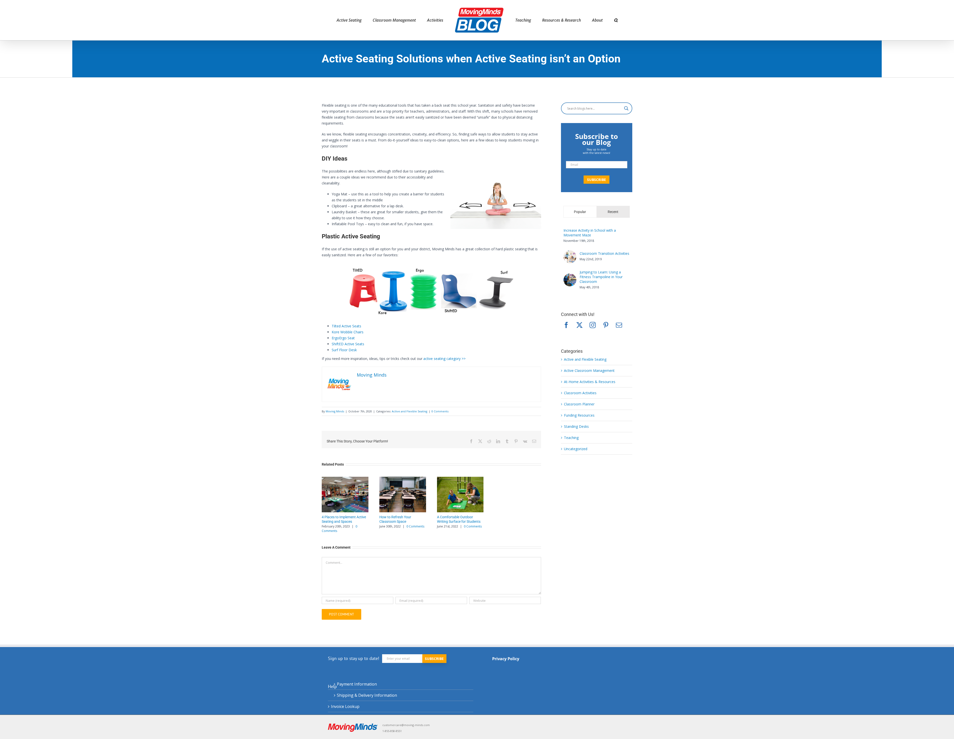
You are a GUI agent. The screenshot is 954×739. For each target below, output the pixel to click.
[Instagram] (592, 325)
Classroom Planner (579, 404)
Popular (580, 212)
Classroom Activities (580, 393)
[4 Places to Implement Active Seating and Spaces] (345, 495)
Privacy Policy (505, 658)
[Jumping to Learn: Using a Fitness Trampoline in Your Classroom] (569, 276)
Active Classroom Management (589, 370)
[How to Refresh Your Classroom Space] (402, 495)
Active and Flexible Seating (409, 411)
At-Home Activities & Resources (589, 381)
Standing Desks (576, 426)
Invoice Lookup (345, 706)
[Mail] (619, 325)
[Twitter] (579, 325)
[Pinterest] (605, 325)
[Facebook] (566, 325)
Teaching (571, 437)
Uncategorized (575, 448)
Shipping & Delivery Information (367, 695)
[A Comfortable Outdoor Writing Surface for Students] (460, 495)
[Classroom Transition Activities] (569, 253)
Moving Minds (335, 411)
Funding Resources (579, 415)
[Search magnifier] (626, 108)
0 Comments (440, 411)
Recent (613, 212)
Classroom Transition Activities (604, 253)
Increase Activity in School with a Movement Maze (589, 232)
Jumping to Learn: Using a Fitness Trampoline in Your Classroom (601, 277)
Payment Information (357, 684)
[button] (595, 20)
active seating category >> (444, 358)
